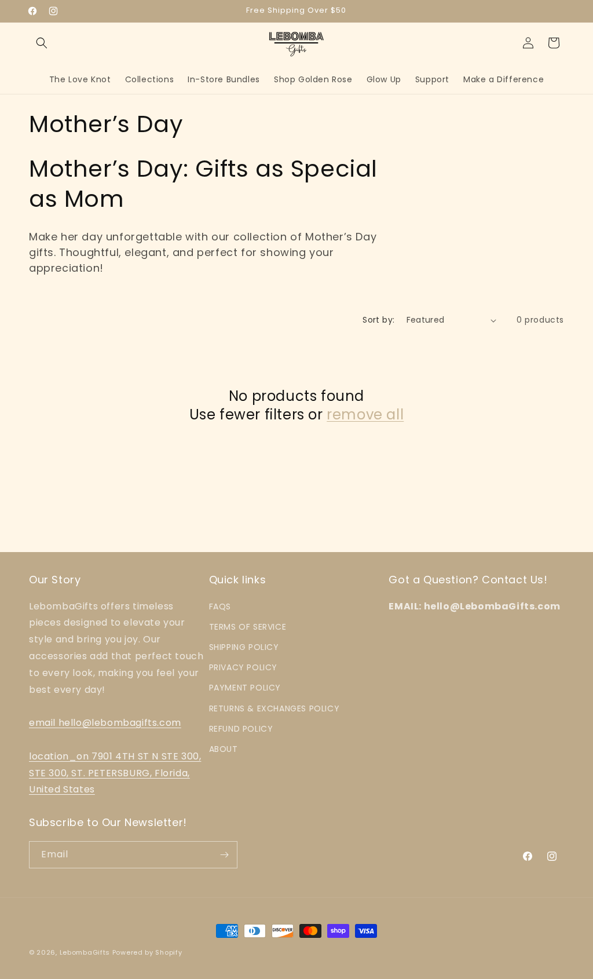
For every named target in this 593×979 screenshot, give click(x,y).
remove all (365, 414)
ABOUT (223, 749)
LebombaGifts (85, 952)
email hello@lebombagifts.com (105, 722)
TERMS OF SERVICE (248, 627)
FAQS (220, 606)
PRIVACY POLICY (243, 667)
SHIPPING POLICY (244, 647)
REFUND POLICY (241, 729)
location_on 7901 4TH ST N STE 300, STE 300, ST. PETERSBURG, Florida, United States (115, 773)
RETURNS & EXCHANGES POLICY (274, 708)
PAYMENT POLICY (245, 687)
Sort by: (378, 320)
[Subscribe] (224, 854)
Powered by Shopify (147, 952)
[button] (41, 43)
